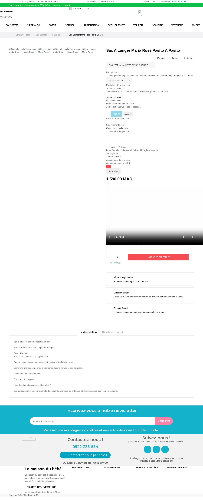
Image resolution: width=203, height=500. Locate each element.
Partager (161, 58)
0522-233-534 (6, 17)
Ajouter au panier (159, 257)
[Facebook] (147, 449)
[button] (85, 455)
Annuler (113, 171)
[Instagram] (156, 449)
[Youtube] (165, 449)
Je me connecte (113, 97)
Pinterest (188, 58)
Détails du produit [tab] (113, 332)
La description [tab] (88, 332)
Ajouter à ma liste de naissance (129, 65)
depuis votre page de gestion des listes (175, 75)
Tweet (174, 58)
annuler (127, 114)
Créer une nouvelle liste (117, 128)
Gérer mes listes (119, 80)
